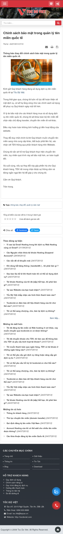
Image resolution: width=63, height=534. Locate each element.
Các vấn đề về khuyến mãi (18, 260)
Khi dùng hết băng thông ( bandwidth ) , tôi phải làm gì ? (32, 265)
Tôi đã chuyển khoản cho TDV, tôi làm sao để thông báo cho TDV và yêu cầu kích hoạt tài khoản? (31, 340)
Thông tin (8, 461)
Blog (6, 466)
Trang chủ (8, 456)
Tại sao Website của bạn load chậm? (23, 289)
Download (38, 466)
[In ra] (52, 46)
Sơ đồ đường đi (12, 493)
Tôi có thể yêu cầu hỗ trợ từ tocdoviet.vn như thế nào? (31, 363)
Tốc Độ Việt (18, 92)
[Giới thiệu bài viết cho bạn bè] (47, 46)
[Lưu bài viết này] (57, 46)
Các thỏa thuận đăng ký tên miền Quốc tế (25, 436)
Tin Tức (37, 461)
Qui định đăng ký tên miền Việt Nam (23, 423)
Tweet (36, 230)
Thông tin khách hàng (17, 413)
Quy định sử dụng (13, 479)
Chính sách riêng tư (14, 482)
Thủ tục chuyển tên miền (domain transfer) (26, 418)
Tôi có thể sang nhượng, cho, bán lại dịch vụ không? (31, 310)
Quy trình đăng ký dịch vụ (17, 485)
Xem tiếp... (55, 318)
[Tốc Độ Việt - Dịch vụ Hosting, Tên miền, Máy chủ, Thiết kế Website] (31, 11)
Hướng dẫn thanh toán (15, 488)
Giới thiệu (38, 456)
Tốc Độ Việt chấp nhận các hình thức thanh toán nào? (31, 295)
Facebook (23, 230)
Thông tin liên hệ (13, 490)
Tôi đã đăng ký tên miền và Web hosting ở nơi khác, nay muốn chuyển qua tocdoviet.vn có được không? (31, 329)
